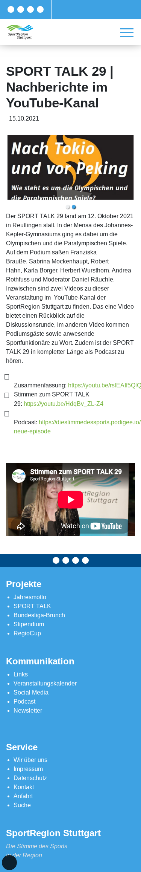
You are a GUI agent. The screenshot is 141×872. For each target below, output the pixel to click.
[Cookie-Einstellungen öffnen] (9, 862)
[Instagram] (30, 9)
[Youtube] (40, 9)
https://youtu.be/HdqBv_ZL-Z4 (63, 404)
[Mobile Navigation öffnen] (126, 32)
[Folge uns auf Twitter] (20, 9)
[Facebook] (11, 9)
